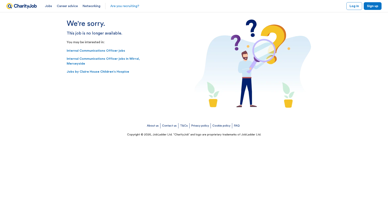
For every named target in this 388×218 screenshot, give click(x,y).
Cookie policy (221, 125)
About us (153, 125)
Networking (91, 6)
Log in (354, 6)
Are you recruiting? (124, 6)
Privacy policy (200, 125)
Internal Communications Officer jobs (96, 50)
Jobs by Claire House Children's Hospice (98, 71)
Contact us (169, 125)
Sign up (372, 6)
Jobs (48, 6)
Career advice (67, 6)
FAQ (237, 125)
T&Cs (184, 125)
